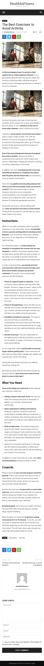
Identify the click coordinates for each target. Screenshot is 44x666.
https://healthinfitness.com (22, 589)
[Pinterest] (14, 37)
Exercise (10, 17)
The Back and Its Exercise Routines (11, 564)
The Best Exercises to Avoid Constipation (32, 564)
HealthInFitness (9, 32)
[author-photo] (22, 583)
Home (4, 17)
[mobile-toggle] (3, 12)
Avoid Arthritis (13, 538)
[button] (41, 12)
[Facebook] (4, 37)
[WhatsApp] (19, 37)
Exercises (22, 538)
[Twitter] (9, 37)
